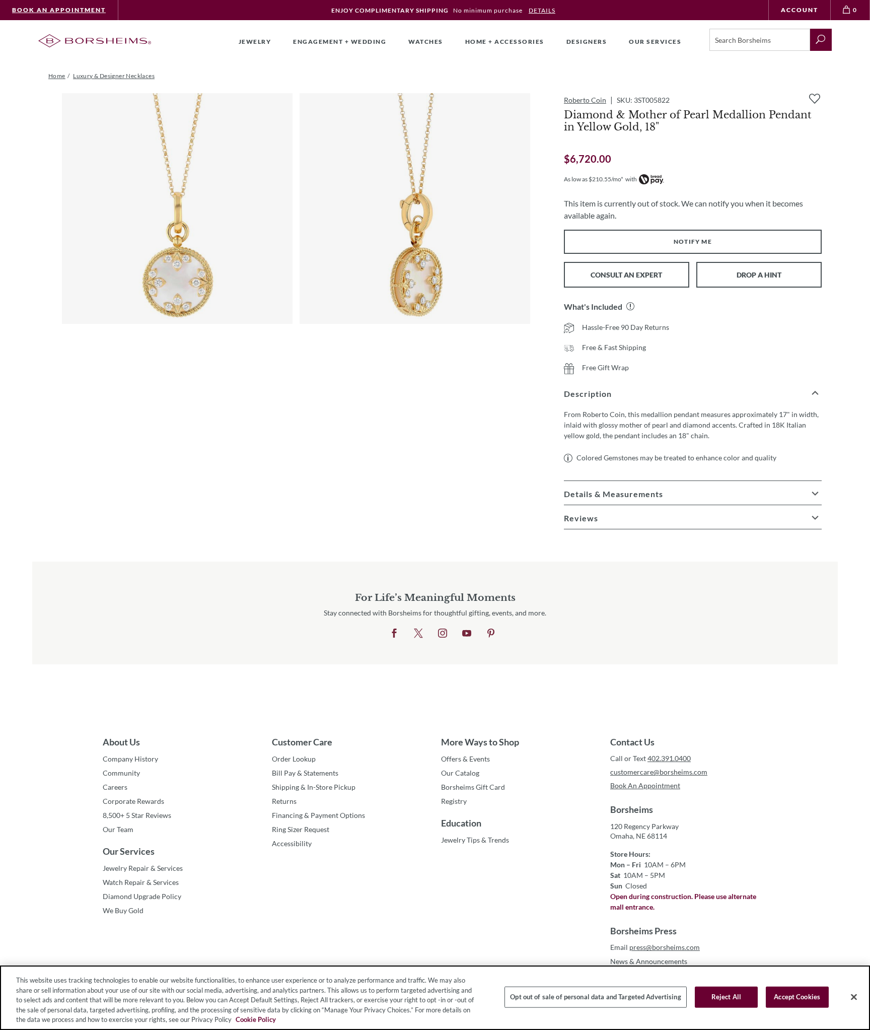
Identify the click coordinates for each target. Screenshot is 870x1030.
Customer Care (302, 741)
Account (799, 10)
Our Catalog (460, 773)
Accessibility (292, 843)
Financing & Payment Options (318, 815)
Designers (586, 41)
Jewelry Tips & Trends (475, 840)
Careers (115, 787)
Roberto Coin (585, 100)
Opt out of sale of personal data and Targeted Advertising (595, 997)
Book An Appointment (59, 10)
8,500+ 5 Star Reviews (137, 815)
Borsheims (631, 809)
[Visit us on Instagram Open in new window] (442, 633)
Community (121, 773)
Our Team (118, 829)
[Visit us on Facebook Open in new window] (394, 633)
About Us (121, 741)
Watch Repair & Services (141, 882)
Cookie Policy (256, 1019)
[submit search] (821, 40)
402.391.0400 (669, 758)
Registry (454, 801)
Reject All (726, 997)
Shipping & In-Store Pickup (313, 787)
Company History (130, 758)
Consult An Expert (626, 274)
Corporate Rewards (133, 801)
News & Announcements (648, 961)
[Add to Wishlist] (815, 99)
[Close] (854, 997)
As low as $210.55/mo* (593, 179)
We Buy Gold (123, 910)
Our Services (129, 851)
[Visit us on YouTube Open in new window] (466, 633)
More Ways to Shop (480, 741)
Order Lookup (294, 758)
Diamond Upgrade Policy (142, 896)
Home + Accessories (504, 41)
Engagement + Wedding (339, 41)
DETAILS (542, 10)
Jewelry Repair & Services (143, 868)
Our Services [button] (655, 41)
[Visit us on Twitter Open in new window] (418, 633)
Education (461, 823)
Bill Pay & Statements (305, 772)
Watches (425, 41)
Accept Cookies (797, 997)
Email (655, 947)
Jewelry (255, 41)
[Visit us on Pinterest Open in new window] (490, 633)
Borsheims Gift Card (473, 787)
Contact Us (632, 741)
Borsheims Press (643, 930)
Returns (284, 801)
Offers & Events (465, 758)
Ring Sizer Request (300, 829)
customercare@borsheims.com (658, 772)
